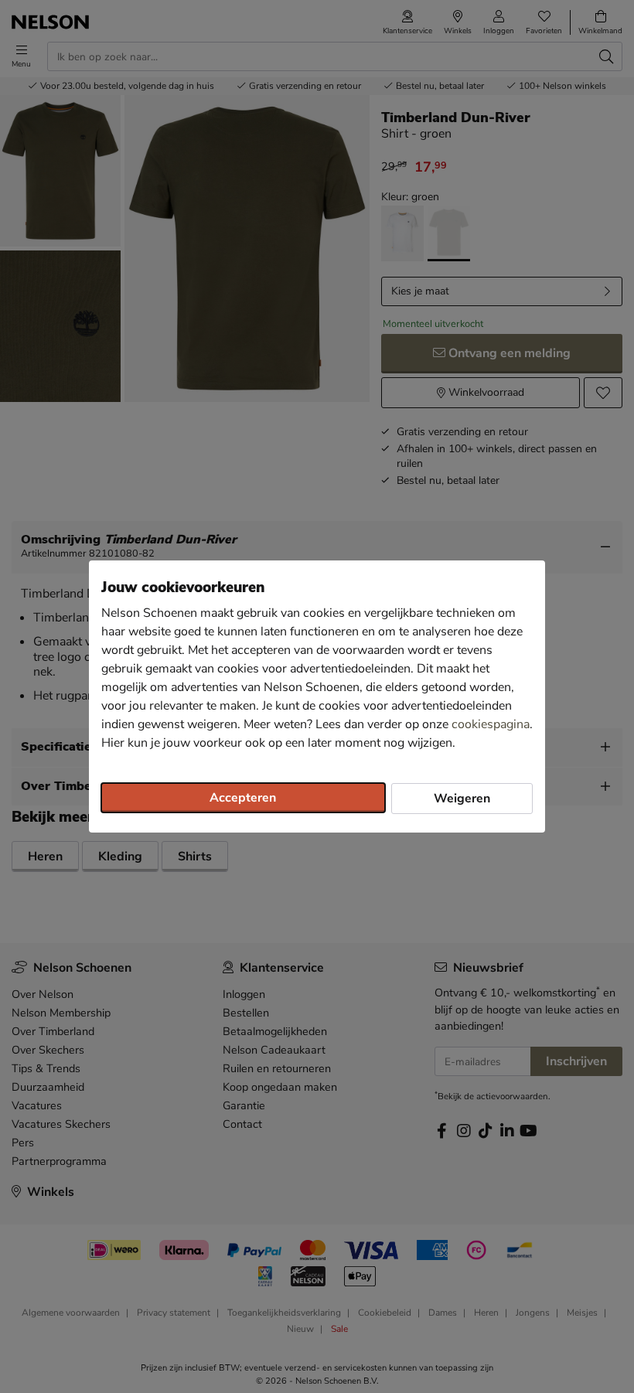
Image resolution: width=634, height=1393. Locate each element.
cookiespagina (491, 724)
